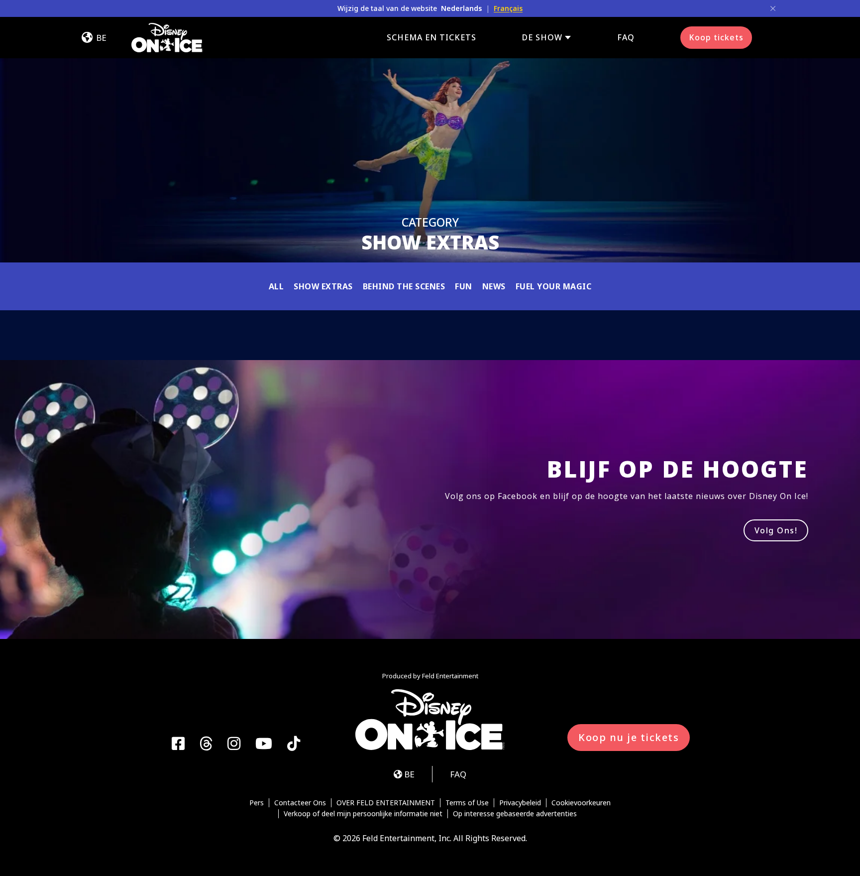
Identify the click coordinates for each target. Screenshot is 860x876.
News (494, 286)
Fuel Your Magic (554, 286)
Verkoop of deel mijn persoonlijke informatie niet (363, 813)
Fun (463, 286)
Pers (256, 802)
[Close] (772, 8)
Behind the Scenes (404, 286)
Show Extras (323, 286)
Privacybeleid (520, 802)
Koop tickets (716, 37)
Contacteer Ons (300, 802)
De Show (542, 37)
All (276, 286)
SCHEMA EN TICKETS (431, 37)
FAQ (626, 37)
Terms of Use (467, 802)
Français (508, 8)
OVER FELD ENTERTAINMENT (385, 802)
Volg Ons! (776, 530)
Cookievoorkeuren (581, 802)
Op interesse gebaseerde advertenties (515, 813)
